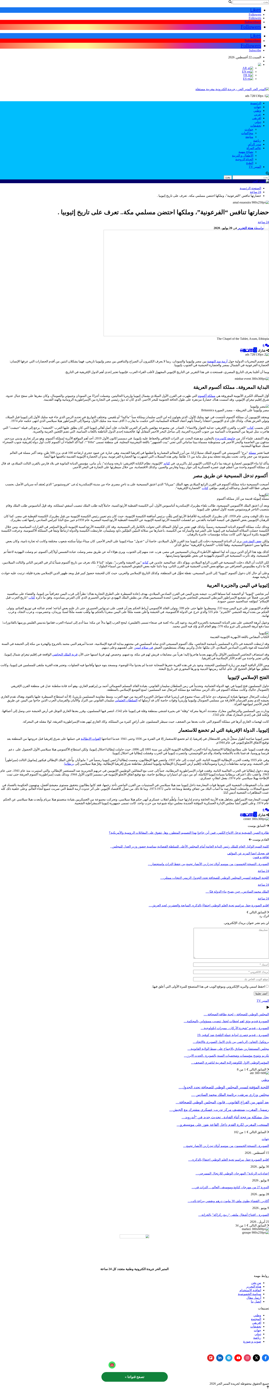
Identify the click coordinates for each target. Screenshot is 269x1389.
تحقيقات (255, 125)
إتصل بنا (256, 1301)
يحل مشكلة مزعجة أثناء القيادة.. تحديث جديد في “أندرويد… (225, 1117)
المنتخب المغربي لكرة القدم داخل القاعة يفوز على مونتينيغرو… (223, 1125)
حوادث (249, 129)
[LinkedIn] (219, 1357)
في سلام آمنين (143, 647)
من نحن (256, 1282)
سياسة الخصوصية (249, 1294)
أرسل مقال (253, 1297)
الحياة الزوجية (244, 159)
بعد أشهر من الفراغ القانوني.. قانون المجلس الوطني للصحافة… (222, 1102)
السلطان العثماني (126, 700)
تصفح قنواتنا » (134, 1377)
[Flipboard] (210, 1357)
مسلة (252, 452)
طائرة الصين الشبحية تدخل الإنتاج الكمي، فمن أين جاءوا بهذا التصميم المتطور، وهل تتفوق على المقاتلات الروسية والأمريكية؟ (189, 832)
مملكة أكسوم (206, 395)
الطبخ (249, 163)
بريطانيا (69, 763)
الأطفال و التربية (242, 155)
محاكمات (247, 133)
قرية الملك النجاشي (65, 654)
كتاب (250, 427)
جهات (257, 107)
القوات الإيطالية (91, 738)
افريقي (256, 118)
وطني (257, 110)
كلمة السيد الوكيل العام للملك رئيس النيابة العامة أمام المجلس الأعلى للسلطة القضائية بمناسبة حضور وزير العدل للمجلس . (189, 846)
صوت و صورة (252, 1341)
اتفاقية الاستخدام (250, 1290)
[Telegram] (228, 1357)
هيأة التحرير (253, 1286)
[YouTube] (238, 1357)
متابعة (249, 136)
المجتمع (256, 1319)
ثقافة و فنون (261, 857)
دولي (258, 121)
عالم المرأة (254, 148)
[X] (256, 1357)
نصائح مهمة (245, 151)
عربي (257, 114)
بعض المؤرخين (252, 541)
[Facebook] (265, 1357)
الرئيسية (255, 103)
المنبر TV (255, 166)
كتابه (166, 463)
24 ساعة (263, 222)
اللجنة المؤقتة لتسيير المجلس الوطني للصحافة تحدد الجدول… (224, 1087)
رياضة (257, 140)
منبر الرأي (254, 144)
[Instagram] (247, 1357)
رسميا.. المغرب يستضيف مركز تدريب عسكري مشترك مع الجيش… (219, 1110)
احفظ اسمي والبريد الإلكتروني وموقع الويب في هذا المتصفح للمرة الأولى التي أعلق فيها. (208, 986)
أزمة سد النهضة (217, 361)
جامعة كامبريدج (225, 438)
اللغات (257, 61)
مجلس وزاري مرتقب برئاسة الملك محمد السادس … (230, 1095)
